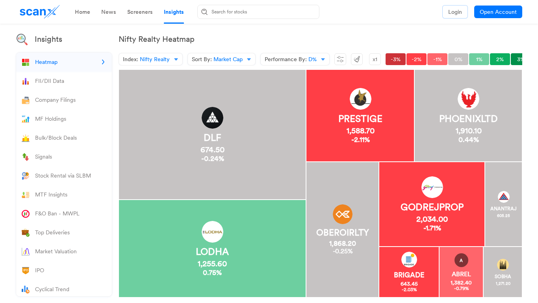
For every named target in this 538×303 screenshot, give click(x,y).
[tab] (82, 12)
